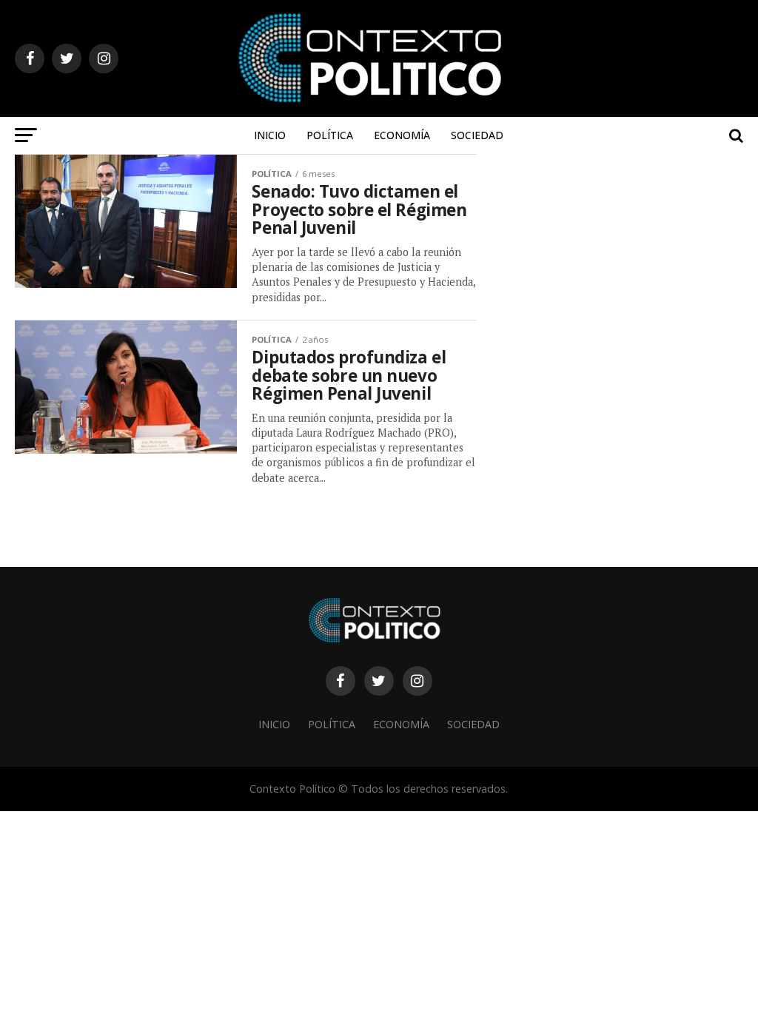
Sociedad (477, 135)
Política (329, 135)
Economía (402, 135)
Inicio (270, 135)
